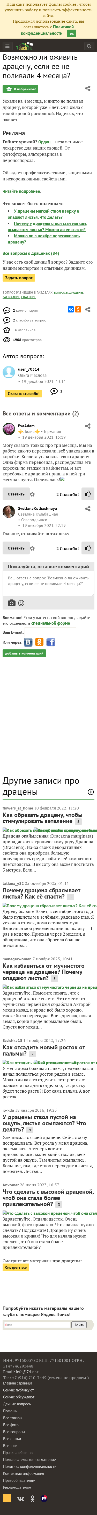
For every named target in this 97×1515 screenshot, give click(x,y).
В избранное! (24, 89)
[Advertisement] (48, 719)
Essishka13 (12, 1040)
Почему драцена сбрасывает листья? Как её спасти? (41, 893)
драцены (76, 292)
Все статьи (12, 1438)
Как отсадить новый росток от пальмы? (44, 1050)
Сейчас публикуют (18, 1390)
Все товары (12, 1417)
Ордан (44, 142)
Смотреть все (16, 1267)
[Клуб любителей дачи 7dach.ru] (24, 46)
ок (72, 33)
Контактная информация (23, 1473)
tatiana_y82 (13, 883)
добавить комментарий (24, 653)
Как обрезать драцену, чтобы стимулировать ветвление (43, 818)
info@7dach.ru (28, 1371)
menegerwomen (17, 958)
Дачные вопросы (17, 1403)
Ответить (16, 494)
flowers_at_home (18, 808)
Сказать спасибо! (24, 393)
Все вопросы (14, 1431)
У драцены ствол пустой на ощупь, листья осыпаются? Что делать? (44, 1123)
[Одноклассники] (78, 309)
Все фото (11, 1424)
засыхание (11, 297)
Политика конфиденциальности (29, 1466)
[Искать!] (89, 46)
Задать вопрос (19, 278)
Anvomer (11, 1184)
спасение (28, 297)
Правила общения (18, 1452)
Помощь (10, 1410)
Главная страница (17, 1383)
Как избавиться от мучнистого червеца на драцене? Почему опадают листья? (44, 972)
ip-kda (8, 1110)
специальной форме (50, 623)
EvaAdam (26, 425)
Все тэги (10, 1445)
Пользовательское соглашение (29, 1459)
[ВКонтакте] (71, 309)
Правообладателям (19, 1480)
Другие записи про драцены (41, 786)
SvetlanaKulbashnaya (37, 508)
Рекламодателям (17, 1487)
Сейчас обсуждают (18, 1397)
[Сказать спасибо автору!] (87, 493)
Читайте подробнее (21, 191)
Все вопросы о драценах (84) (31, 253)
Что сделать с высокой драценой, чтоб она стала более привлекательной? (48, 1198)
